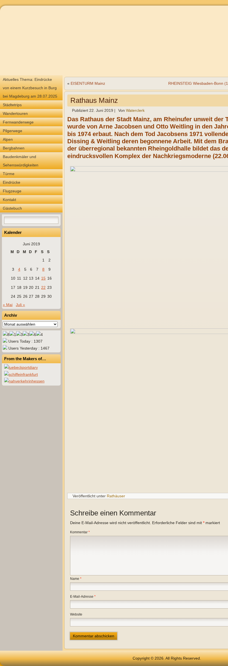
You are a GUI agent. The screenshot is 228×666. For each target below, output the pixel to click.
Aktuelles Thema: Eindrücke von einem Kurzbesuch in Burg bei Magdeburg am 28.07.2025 (30, 87)
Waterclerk (135, 110)
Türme (8, 173)
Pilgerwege (12, 131)
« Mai (8, 304)
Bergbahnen (13, 148)
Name (75, 579)
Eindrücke (11, 182)
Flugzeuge (12, 191)
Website (76, 614)
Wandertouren (15, 113)
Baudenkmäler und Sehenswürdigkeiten (20, 160)
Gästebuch (12, 208)
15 (43, 278)
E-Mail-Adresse (83, 597)
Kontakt (9, 199)
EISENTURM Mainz (88, 83)
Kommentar (80, 532)
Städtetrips (12, 105)
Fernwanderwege (18, 122)
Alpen (8, 139)
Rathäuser (116, 496)
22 (43, 287)
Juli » (20, 304)
